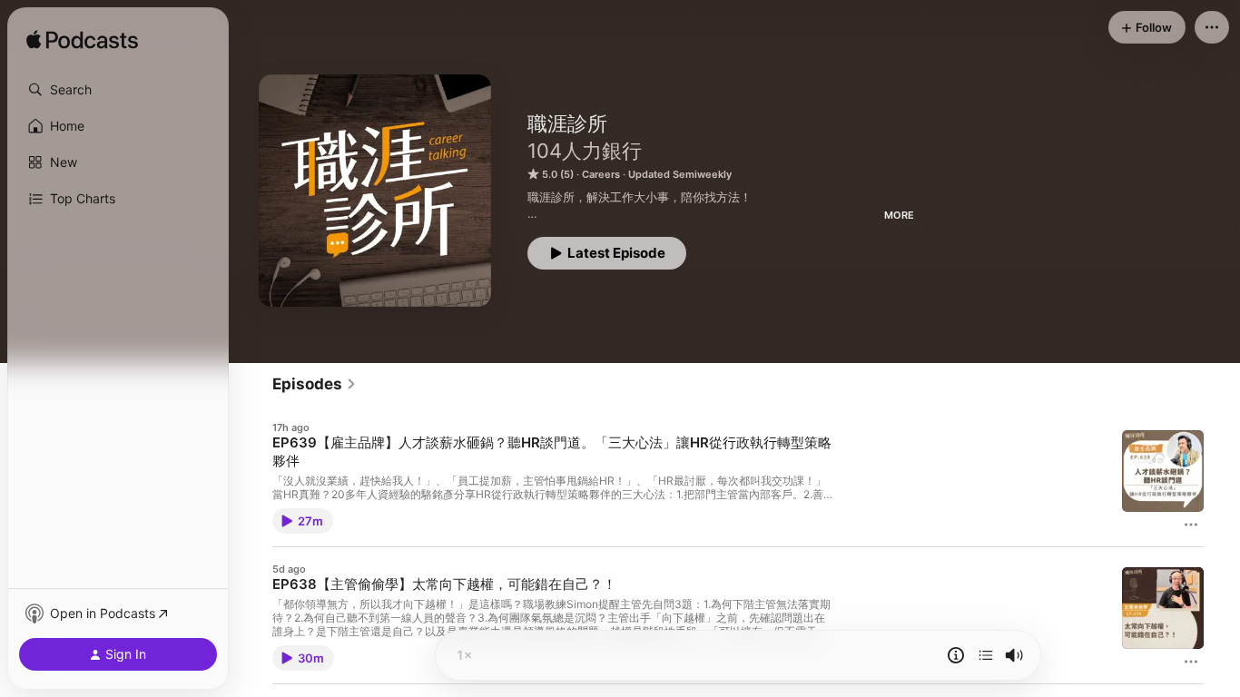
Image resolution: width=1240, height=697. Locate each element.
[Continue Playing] (986, 655)
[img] (82, 41)
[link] (314, 384)
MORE (899, 215)
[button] (118, 89)
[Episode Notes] (956, 655)
